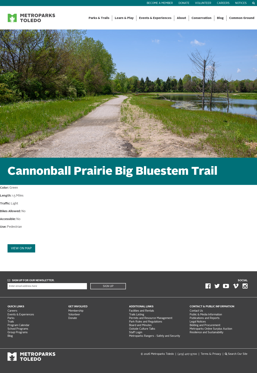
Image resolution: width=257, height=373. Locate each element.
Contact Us (196, 311)
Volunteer (203, 3)
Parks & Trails (99, 18)
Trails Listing (136, 314)
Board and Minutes (140, 325)
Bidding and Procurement (205, 325)
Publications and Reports (205, 318)
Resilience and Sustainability (206, 332)
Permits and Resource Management (150, 318)
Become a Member (160, 3)
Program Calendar (19, 325)
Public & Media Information (206, 314)
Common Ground (241, 18)
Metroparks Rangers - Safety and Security (154, 336)
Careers (223, 3)
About (181, 18)
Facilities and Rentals (141, 311)
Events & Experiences (155, 18)
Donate (184, 3)
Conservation (201, 18)
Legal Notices (198, 322)
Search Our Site (237, 354)
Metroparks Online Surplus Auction (211, 329)
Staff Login (135, 332)
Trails (11, 322)
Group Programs (18, 332)
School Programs (18, 329)
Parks (11, 318)
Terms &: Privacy (211, 354)
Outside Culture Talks (142, 329)
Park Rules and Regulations (145, 322)
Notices (241, 3)
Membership (76, 311)
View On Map (21, 248)
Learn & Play (124, 18)
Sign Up (108, 286)
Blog (220, 18)
